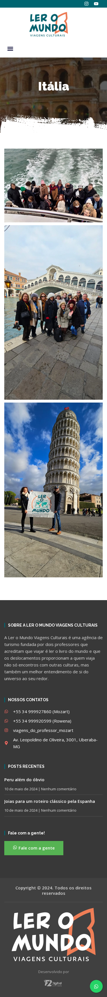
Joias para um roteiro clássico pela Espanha (49, 801)
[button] (10, 48)
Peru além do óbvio (24, 779)
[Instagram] (86, 3)
